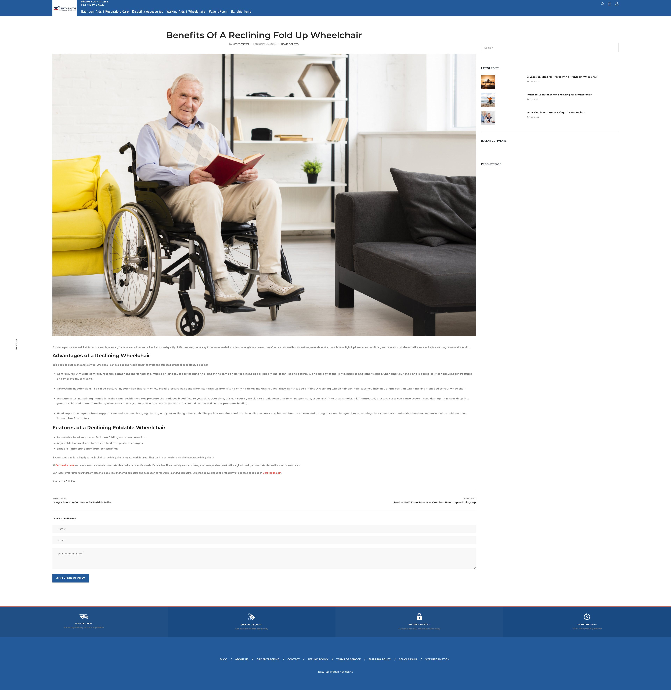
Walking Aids (176, 11)
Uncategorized (289, 44)
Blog (223, 659)
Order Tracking (268, 659)
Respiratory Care (117, 11)
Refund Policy (318, 659)
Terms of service (348, 659)
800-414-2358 (99, 1)
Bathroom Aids (91, 11)
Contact (293, 659)
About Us (16, 344)
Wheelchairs (196, 11)
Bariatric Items (241, 11)
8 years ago (533, 81)
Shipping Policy (380, 659)
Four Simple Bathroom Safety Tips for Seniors (556, 112)
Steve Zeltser (241, 44)
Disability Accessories (147, 11)
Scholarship (408, 659)
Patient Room (218, 11)
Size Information (437, 659)
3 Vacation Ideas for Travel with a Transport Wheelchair (562, 76)
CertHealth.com (64, 465)
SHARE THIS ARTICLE (61, 481)
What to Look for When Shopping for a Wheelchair (559, 94)
